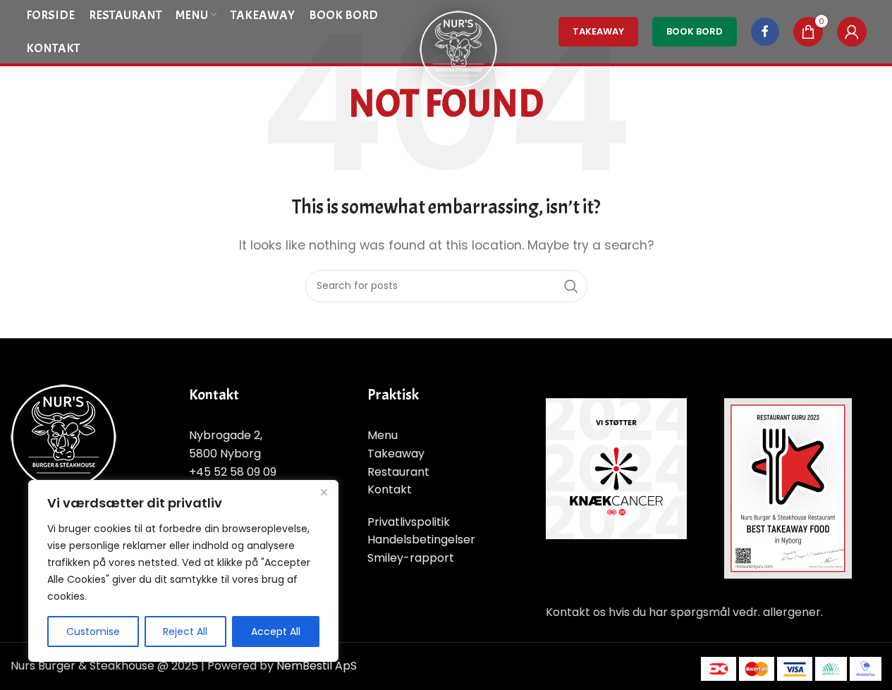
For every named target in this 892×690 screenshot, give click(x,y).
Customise (93, 631)
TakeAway (598, 31)
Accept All (275, 631)
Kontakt (389, 489)
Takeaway (395, 453)
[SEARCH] (571, 286)
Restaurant (398, 472)
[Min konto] (852, 32)
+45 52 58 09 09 (232, 472)
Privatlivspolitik (408, 522)
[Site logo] (458, 48)
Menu (382, 435)
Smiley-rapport (410, 558)
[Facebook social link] (765, 32)
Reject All (185, 631)
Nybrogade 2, (225, 435)
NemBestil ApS (316, 666)
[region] (183, 571)
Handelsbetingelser (421, 539)
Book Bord (694, 31)
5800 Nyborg (225, 453)
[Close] (323, 491)
